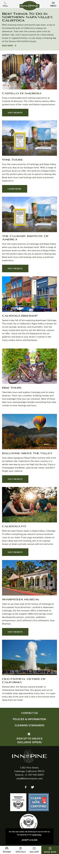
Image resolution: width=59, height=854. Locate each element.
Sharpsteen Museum (20, 599)
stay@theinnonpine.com (29, 778)
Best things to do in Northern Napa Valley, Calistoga (27, 17)
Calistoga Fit (14, 526)
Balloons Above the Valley (27, 453)
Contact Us (29, 713)
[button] (9, 45)
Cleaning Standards (29, 725)
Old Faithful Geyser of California (24, 680)
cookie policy (36, 835)
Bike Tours (11, 387)
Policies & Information (29, 719)
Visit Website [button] (18, 113)
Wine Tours (12, 159)
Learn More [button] (17, 190)
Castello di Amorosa (21, 93)
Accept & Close (29, 840)
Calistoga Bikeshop (20, 315)
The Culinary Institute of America (25, 237)
